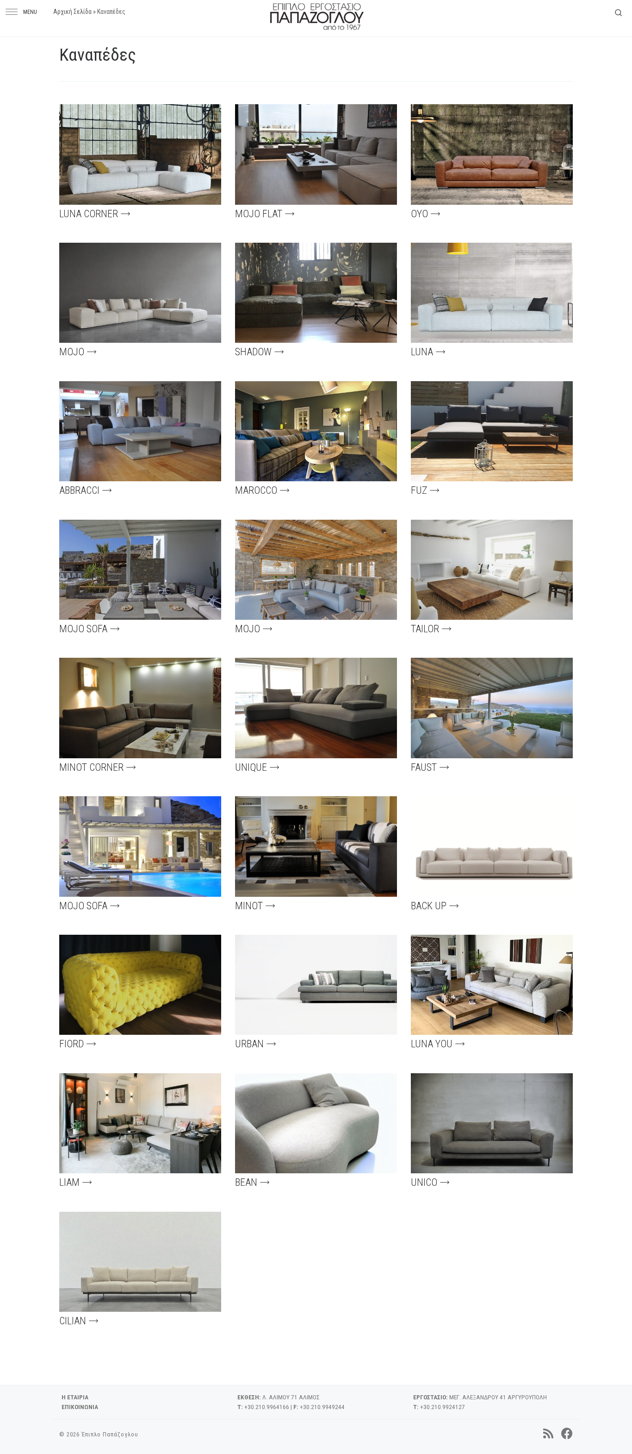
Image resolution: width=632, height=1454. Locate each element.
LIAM (69, 1182)
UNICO (424, 1182)
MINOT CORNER (91, 767)
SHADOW (253, 352)
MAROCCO (256, 490)
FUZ (419, 490)
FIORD (71, 1044)
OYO (419, 214)
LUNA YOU (431, 1044)
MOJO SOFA (83, 629)
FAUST (424, 767)
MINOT (249, 906)
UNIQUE (251, 767)
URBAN (249, 1044)
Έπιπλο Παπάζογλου (109, 1434)
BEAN (246, 1182)
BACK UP (428, 906)
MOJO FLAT (258, 214)
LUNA (422, 352)
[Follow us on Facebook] (567, 1434)
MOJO (71, 352)
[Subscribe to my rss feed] (548, 1434)
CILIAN (72, 1321)
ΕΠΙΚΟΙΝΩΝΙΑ (80, 1406)
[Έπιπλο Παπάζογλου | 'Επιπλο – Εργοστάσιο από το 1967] (317, 15)
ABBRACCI (79, 490)
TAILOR (425, 629)
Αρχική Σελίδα (72, 11)
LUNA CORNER (88, 214)
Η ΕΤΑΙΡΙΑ (75, 1397)
